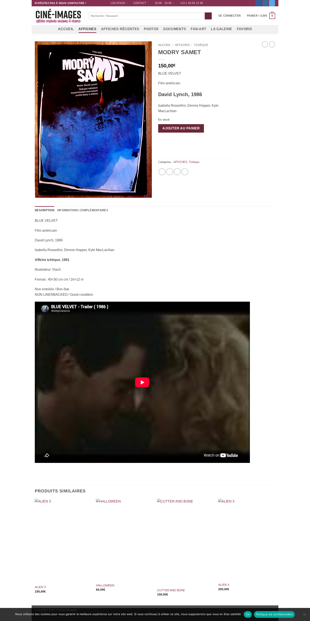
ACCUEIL (66, 29)
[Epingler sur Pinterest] (177, 171)
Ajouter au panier (181, 128)
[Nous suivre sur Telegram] (272, 3)
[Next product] (265, 44)
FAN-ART (198, 29)
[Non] (304, 615)
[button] (229, 16)
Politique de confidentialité (274, 614)
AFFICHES (87, 29)
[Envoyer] (208, 16)
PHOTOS (151, 29)
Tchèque (201, 45)
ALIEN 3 (40, 587)
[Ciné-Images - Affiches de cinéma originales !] (58, 16)
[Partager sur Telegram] (184, 171)
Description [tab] (44, 210)
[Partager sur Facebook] (162, 171)
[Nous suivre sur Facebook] (258, 3)
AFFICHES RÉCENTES (120, 29)
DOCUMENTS (174, 29)
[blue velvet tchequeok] (93, 119)
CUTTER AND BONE (171, 590)
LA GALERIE (221, 29)
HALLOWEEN (105, 585)
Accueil (164, 45)
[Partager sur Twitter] (169, 171)
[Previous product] (272, 44)
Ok (248, 614)
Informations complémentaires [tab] (82, 210)
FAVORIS (244, 29)
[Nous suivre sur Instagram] (265, 3)
